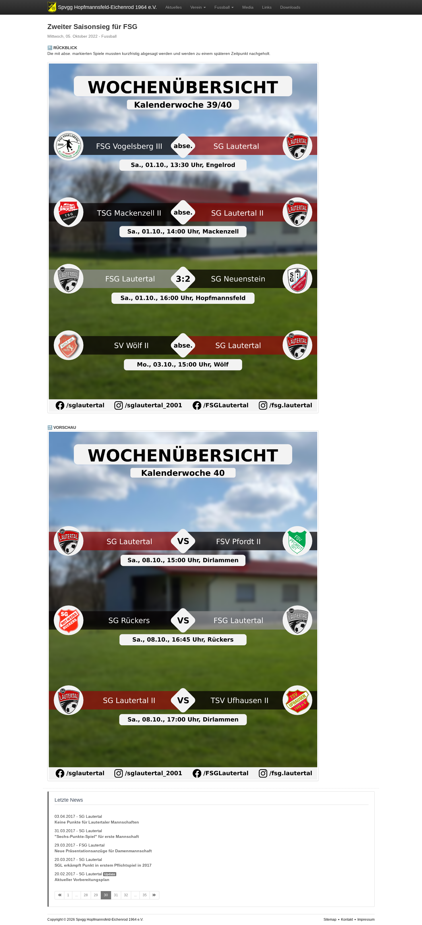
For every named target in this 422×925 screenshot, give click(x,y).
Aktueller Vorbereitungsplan (82, 879)
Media (247, 7)
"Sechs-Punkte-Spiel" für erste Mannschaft (97, 836)
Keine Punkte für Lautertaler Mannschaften (97, 822)
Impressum (366, 920)
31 (116, 895)
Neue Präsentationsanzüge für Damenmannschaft (103, 851)
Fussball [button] (222, 7)
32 (126, 895)
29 (96, 895)
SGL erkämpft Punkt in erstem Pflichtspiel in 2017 (103, 865)
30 (106, 895)
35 (145, 895)
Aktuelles (173, 7)
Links (267, 7)
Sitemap (330, 920)
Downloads (290, 7)
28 (86, 895)
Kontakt (347, 920)
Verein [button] (196, 7)
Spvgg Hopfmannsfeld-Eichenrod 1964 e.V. (107, 7)
